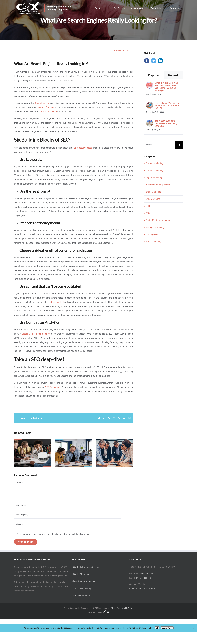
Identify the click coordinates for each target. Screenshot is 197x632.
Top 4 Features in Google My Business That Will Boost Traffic (32, 443)
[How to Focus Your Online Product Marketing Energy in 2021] (149, 104)
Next (129, 50)
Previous (120, 50)
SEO (148, 213)
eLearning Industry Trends (158, 184)
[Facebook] (146, 60)
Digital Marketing (154, 177)
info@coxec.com (144, 578)
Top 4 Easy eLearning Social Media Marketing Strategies (166, 123)
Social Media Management (158, 220)
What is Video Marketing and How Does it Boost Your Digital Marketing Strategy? (166, 87)
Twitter (152, 588)
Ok (157, 628)
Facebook (143, 588)
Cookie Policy (127, 608)
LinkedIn (133, 588)
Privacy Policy (116, 608)
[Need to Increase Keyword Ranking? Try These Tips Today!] (73, 453)
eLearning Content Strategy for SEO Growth (114, 445)
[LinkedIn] (160, 60)
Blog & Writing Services (84, 581)
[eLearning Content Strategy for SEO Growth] (114, 453)
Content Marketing (154, 163)
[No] (193, 628)
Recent (173, 75)
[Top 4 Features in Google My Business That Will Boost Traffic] (32, 453)
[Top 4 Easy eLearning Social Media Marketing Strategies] (149, 121)
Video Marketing (153, 241)
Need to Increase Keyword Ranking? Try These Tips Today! (73, 443)
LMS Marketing (153, 199)
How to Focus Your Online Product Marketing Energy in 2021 (167, 105)
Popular (154, 75)
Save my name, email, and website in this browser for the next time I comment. (54, 534)
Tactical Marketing (82, 588)
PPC (148, 206)
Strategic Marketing (155, 227)
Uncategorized (152, 234)
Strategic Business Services (86, 567)
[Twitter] (153, 60)
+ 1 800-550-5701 (144, 573)
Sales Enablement (81, 595)
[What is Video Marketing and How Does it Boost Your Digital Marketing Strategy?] (149, 83)
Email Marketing (153, 192)
